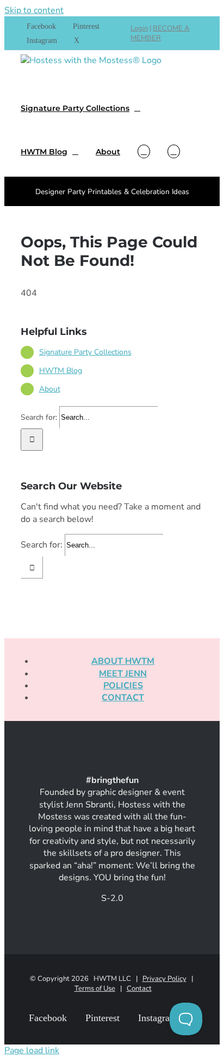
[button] (173, 150)
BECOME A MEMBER (159, 33)
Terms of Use (94, 988)
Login (139, 28)
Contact (139, 988)
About (49, 389)
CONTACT (123, 698)
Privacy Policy (164, 979)
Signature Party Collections (85, 352)
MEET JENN (123, 674)
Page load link (31, 1050)
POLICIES (123, 686)
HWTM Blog (60, 370)
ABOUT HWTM (122, 661)
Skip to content (34, 10)
